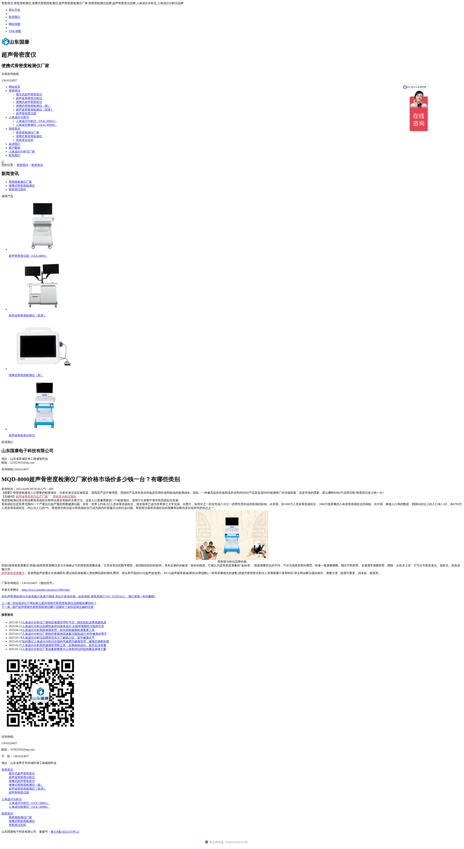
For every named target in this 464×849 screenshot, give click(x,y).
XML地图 (15, 31)
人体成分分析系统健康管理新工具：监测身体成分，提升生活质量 (64, 645)
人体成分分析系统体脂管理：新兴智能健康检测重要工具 (58, 630)
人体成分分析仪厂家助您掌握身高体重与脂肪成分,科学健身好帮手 (64, 633)
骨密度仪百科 (24, 140)
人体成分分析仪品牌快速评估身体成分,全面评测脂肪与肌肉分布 (63, 626)
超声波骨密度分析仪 (29, 98)
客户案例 (14, 147)
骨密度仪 (14, 90)
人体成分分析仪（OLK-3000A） (36, 121)
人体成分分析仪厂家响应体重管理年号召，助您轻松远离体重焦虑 (64, 622)
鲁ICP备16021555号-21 (65, 831)
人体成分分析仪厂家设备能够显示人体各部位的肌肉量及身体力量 (64, 649)
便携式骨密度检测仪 (29, 136)
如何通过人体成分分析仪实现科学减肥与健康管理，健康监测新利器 (65, 641)
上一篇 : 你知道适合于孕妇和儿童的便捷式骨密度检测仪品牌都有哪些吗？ (48, 603)
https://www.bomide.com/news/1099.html (46, 589)
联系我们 (14, 16)
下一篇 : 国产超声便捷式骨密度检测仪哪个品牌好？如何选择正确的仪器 (47, 607)
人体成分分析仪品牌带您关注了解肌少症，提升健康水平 (58, 637)
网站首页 (14, 86)
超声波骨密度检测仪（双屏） (35, 109)
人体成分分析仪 (19, 117)
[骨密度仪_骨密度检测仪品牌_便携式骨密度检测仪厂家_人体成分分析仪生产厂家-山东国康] (21, 46)
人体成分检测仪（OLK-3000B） (36, 124)
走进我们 (14, 143)
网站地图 (14, 24)
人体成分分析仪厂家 (22, 151)
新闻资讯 (14, 128)
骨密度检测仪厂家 (27, 132)
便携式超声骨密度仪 (29, 102)
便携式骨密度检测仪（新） (33, 105)
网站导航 (14, 9)
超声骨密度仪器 (26, 113)
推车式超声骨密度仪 (29, 94)
